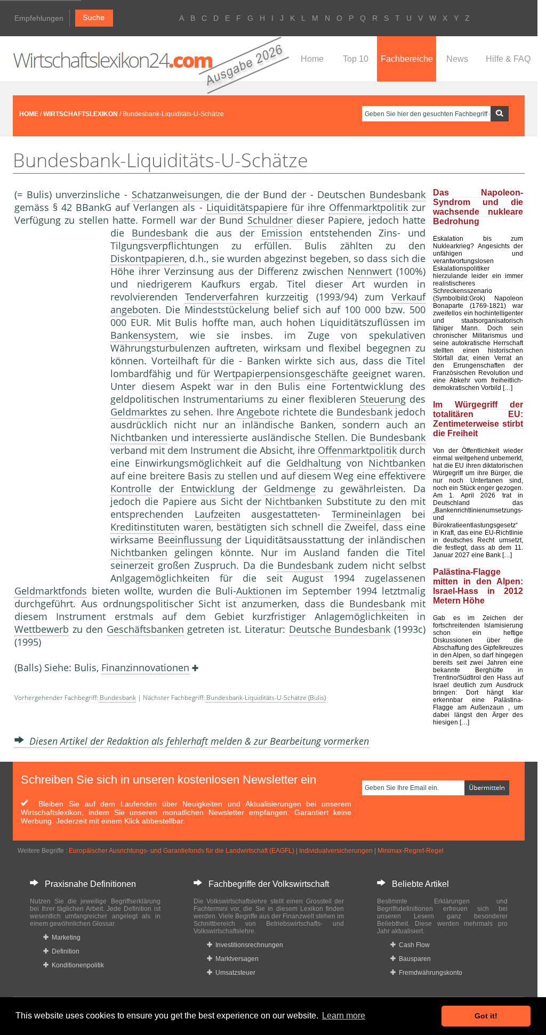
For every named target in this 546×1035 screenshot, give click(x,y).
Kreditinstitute (142, 526)
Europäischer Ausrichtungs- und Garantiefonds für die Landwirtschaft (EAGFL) (181, 850)
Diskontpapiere (144, 258)
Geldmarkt (133, 411)
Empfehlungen (38, 18)
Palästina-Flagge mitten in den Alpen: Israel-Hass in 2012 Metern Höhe (478, 586)
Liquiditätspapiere (246, 207)
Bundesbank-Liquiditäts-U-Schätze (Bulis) (266, 697)
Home (312, 58)
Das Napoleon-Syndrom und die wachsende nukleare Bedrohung (478, 207)
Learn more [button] (343, 1015)
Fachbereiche (407, 58)
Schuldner (270, 220)
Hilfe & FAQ (508, 58)
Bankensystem (143, 335)
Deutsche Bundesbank (340, 629)
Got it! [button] (486, 1016)
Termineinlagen (366, 514)
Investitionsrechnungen (247, 945)
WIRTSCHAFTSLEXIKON (80, 114)
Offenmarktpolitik (368, 207)
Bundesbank (397, 194)
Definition (64, 951)
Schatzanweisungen (176, 194)
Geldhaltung (313, 463)
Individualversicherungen (336, 850)
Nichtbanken (138, 437)
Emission (281, 232)
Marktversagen (235, 959)
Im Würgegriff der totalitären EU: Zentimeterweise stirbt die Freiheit (478, 419)
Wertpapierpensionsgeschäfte (281, 373)
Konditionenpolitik (76, 965)
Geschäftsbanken (145, 629)
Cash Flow (413, 945)
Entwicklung (208, 488)
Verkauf (408, 296)
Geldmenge (290, 488)
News (457, 58)
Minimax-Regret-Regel (411, 850)
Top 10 (355, 58)
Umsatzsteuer (233, 972)
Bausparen (413, 959)
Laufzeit (212, 514)
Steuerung (383, 399)
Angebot (255, 411)
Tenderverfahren (222, 296)
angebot (128, 309)
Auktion (253, 590)
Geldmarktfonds (50, 590)
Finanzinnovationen (145, 667)
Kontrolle (130, 488)
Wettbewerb (41, 629)
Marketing (65, 937)
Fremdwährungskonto (429, 972)
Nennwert (370, 271)
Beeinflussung (190, 539)
